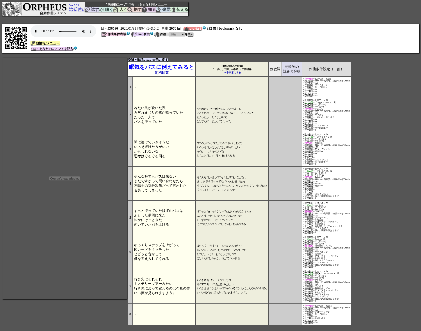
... (3, 21)
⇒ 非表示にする (232, 72)
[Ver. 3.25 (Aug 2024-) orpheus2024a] (68, 4)
